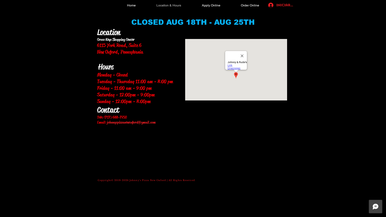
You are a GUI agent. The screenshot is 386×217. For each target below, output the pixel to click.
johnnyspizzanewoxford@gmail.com (131, 122)
